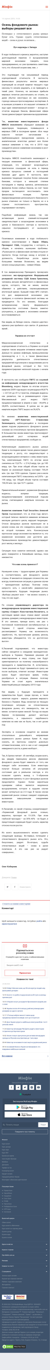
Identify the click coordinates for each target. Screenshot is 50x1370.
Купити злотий (7, 1237)
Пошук (43, 1125)
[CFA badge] (33, 1297)
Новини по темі (25, 979)
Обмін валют (6, 1222)
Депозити (5, 1165)
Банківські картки (8, 1156)
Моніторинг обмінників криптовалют (14, 1180)
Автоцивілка (6, 1284)
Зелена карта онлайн (9, 1276)
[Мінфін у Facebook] (11, 1087)
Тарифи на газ (7, 1168)
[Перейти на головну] (7, 6)
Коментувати (25, 887)
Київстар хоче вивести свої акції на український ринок (27, 1042)
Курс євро (5, 1150)
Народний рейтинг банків (10, 1177)
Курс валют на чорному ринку (12, 1228)
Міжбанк (5, 1162)
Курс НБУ (5, 1153)
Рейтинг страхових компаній (12, 1282)
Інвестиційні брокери (9, 1159)
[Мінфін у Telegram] (18, 1087)
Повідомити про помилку (25, 1132)
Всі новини (7, 1056)
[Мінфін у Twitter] (25, 1087)
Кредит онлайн (7, 1174)
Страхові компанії (8, 1288)
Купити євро (6, 1234)
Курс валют (6, 1144)
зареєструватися (9, 924)
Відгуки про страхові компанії (12, 1279)
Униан (14, 877)
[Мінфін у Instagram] (31, 1087)
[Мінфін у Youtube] (38, 1087)
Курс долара (6, 1147)
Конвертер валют (8, 1171)
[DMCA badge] (25, 1347)
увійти (39, 921)
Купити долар (6, 1231)
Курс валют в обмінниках (10, 1225)
